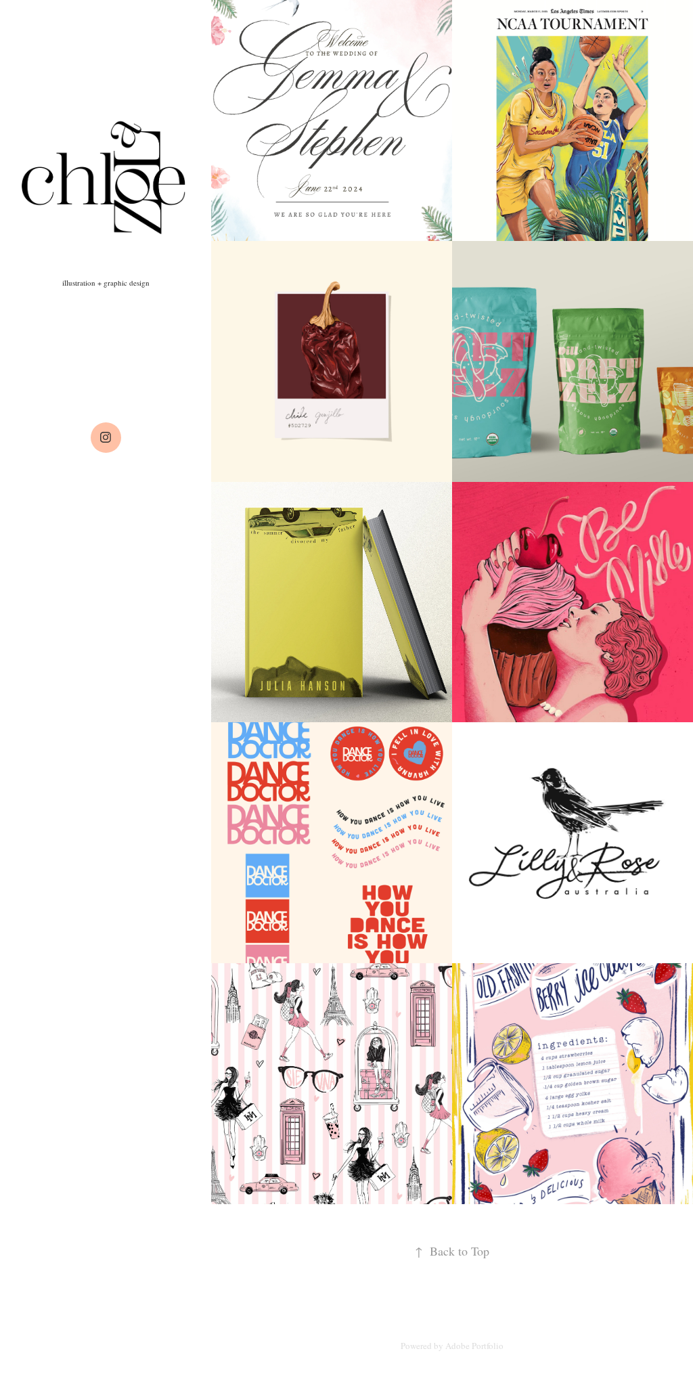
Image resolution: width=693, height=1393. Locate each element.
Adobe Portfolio (474, 1346)
